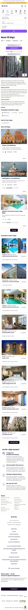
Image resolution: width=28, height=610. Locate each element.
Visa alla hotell (14, 442)
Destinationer (14, 539)
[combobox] (13, 18)
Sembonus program (14, 557)
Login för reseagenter (14, 542)
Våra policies (14, 552)
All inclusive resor (17, 499)
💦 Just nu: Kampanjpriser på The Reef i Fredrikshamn (14, 2)
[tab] (3, 12)
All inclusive (6, 115)
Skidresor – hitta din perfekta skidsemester (20, 505)
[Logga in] (22, 6)
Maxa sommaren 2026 (5, 497)
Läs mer (3, 107)
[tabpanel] (14, 24)
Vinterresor (3, 499)
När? (3, 21)
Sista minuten (17, 497)
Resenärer (4, 26)
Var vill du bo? (5, 17)
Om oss (14, 531)
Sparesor (16, 507)
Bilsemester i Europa (5, 509)
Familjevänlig (6, 112)
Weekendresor (4, 504)
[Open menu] (25, 6)
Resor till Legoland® (18, 501)
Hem (2, 40)
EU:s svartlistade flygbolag (14, 546)
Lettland (8, 40)
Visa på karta (6, 122)
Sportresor (3, 507)
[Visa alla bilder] (24, 75)
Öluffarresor (16, 502)
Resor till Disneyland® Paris (6, 502)
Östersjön (15, 40)
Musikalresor (3, 510)
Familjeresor (16, 509)
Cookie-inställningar (15, 568)
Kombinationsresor (5, 501)
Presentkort (14, 563)
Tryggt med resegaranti (14, 536)
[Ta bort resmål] (25, 18)
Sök (14, 31)
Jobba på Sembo (14, 534)
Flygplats (7, 51)
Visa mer (14, 230)
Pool (21, 112)
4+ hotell (15, 112)
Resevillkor (14, 528)
